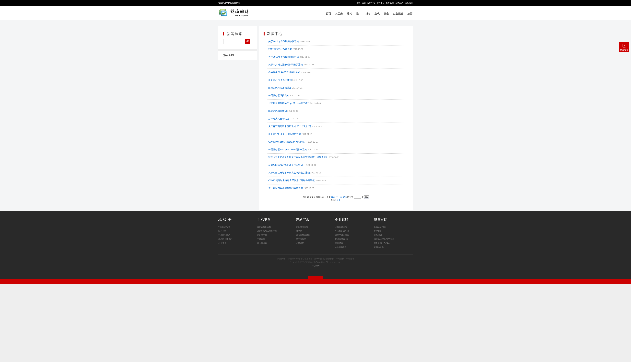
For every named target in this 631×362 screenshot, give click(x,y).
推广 (358, 13)
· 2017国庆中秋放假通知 (280, 49)
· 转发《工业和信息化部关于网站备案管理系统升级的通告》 (298, 157)
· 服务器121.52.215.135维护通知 (284, 134)
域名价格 (222, 231)
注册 (364, 3)
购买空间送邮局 (342, 235)
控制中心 (371, 3)
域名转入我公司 (225, 239)
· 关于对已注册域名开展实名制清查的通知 (288, 172)
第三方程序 (301, 239)
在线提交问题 (380, 227)
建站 (349, 13)
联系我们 (409, 3)
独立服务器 (262, 243)
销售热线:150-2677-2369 (384, 239)
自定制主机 (262, 235)
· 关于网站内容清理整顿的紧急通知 (285, 188)
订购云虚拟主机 (264, 227)
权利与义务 (379, 247)
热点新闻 (228, 55)
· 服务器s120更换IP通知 (279, 80)
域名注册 (225, 219)
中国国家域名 (224, 227)
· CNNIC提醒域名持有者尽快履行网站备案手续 (291, 180)
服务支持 (380, 219)
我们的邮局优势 (342, 239)
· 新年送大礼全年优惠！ (279, 118)
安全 (386, 13)
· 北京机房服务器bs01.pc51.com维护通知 (288, 103)
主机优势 (261, 239)
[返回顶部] (315, 278)
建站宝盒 (302, 219)
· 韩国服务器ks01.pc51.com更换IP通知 (287, 149)
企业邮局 (341, 219)
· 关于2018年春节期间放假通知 (283, 41)
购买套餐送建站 (303, 235)
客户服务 (378, 231)
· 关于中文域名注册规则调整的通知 (285, 64)
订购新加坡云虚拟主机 (267, 231)
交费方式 (399, 3)
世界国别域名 (224, 235)
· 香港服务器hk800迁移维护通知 (284, 72)
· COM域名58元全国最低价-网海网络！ (287, 141)
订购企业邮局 (341, 227)
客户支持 (390, 3)
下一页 (339, 197)
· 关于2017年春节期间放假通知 (283, 57)
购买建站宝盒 (302, 227)
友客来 (339, 13)
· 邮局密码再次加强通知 (279, 87)
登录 (358, 3)
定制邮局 (339, 243)
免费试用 (300, 243)
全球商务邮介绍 (342, 231)
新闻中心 (381, 3)
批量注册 (222, 243)
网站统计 (315, 266)
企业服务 (398, 13)
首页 (328, 13)
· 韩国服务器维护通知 (278, 95)
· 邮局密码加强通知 (277, 111)
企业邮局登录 (341, 247)
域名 (368, 13)
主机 (377, 13)
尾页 (345, 197)
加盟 (410, 13)
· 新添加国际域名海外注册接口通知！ (286, 165)
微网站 (299, 231)
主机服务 (263, 219)
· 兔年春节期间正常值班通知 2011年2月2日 (289, 126)
